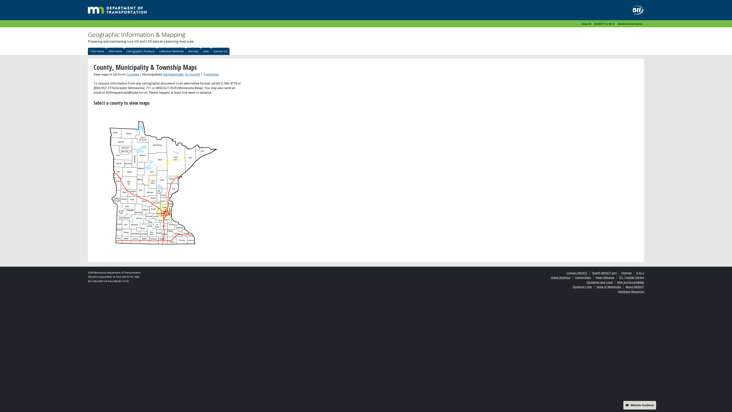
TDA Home (97, 51)
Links (206, 51)
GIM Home (115, 51)
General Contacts (630, 24)
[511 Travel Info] (635, 10)
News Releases (605, 277)
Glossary (193, 51)
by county (192, 74)
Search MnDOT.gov (604, 273)
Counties (132, 74)
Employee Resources (631, 291)
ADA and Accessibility (630, 282)
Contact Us (220, 51)
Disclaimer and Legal (600, 282)
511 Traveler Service (631, 277)
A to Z (640, 273)
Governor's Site (582, 287)
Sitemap (626, 273)
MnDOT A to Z (604, 24)
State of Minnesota (608, 287)
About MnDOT (634, 287)
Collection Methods (171, 51)
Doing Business (560, 277)
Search (586, 24)
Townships (211, 74)
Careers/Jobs (583, 277)
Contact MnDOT (577, 273)
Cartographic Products (140, 51)
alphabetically (174, 74)
